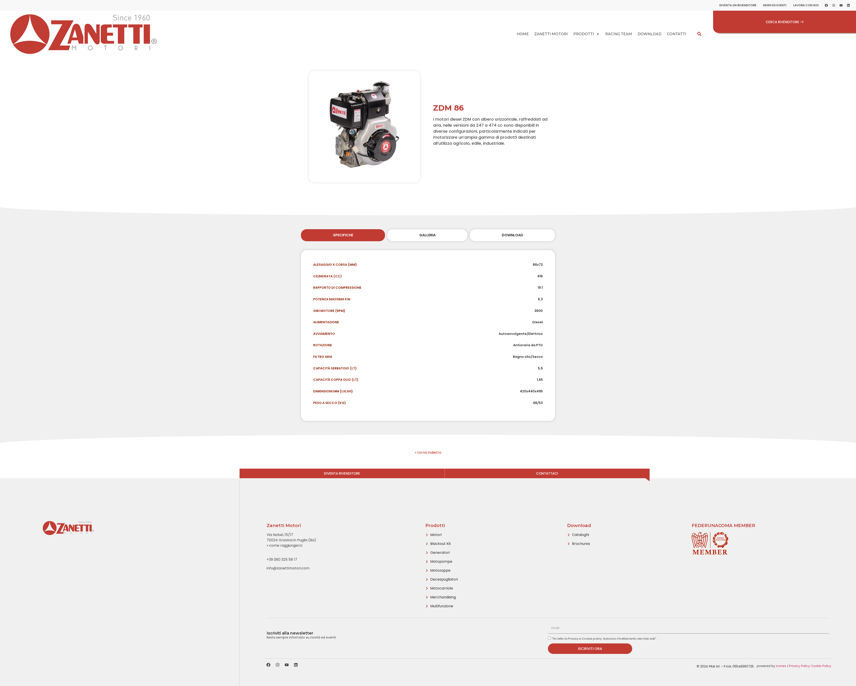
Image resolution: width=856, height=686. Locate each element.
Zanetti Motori (551, 34)
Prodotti (583, 34)
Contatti (676, 34)
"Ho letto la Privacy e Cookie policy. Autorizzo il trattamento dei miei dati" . (605, 639)
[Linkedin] (848, 5)
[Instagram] (834, 5)
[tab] (343, 235)
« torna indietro (428, 452)
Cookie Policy (821, 666)
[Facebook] (826, 5)
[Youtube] (841, 5)
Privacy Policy (799, 666)
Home (523, 34)
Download (649, 34)
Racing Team (618, 34)
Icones (781, 666)
